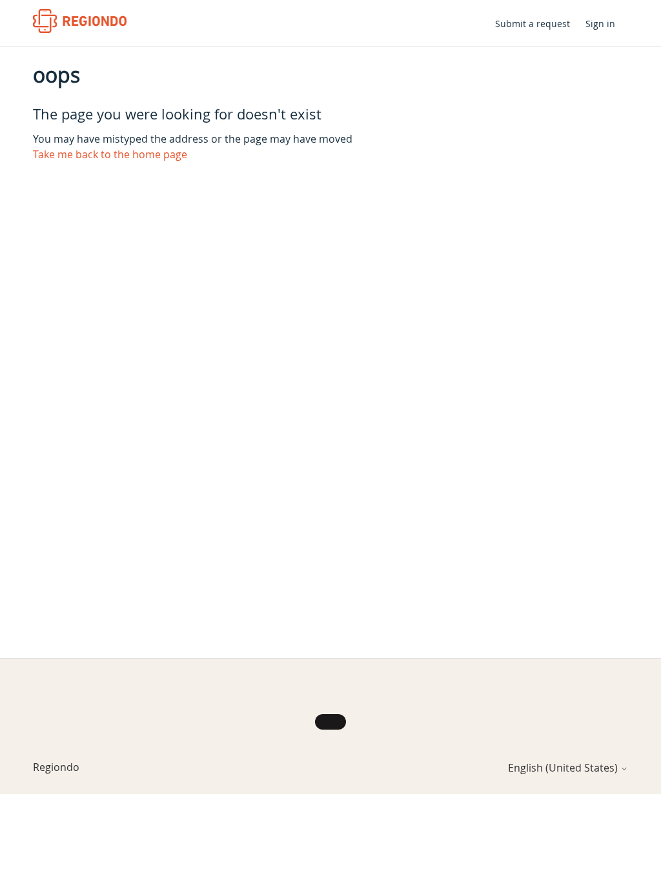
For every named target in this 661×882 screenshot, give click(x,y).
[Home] (80, 21)
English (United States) (564, 768)
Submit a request (532, 23)
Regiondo (56, 767)
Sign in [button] (600, 23)
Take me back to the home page (110, 154)
